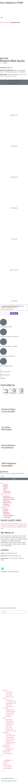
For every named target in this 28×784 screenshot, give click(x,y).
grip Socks (9, 726)
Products (6, 22)
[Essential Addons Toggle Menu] (2, 755)
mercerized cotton (11, 711)
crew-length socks (5, 523)
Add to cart (14, 313)
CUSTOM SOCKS (7, 753)
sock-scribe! (6, 506)
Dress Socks (9, 721)
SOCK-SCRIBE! (7, 750)
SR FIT (5, 698)
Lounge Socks (9, 737)
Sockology (6, 512)
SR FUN (4, 58)
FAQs (5, 763)
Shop (2, 494)
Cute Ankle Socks (10, 735)
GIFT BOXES (6, 747)
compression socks (11, 701)
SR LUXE (5, 708)
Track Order (6, 491)
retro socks (9, 695)
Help (2, 483)
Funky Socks (9, 719)
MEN (4, 717)
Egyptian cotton (10, 709)
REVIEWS (6, 762)
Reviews (5, 510)
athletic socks (9, 700)
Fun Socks (8, 734)
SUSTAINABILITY (8, 760)
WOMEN (5, 732)
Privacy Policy (7, 514)
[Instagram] (3, 774)
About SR (3, 507)
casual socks (9, 692)
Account (5, 488)
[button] (14, 81)
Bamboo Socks (10, 722)
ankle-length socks (16, 523)
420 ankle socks (21, 525)
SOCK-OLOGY (7, 765)
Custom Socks (7, 493)
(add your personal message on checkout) (12, 307)
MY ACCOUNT (8, 766)
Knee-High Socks (10, 739)
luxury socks (9, 724)
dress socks (9, 693)
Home (1, 22)
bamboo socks (10, 696)
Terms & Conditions (8, 515)
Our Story (6, 509)
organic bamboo (10, 713)
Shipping (5, 484)
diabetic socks (10, 706)
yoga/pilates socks (11, 703)
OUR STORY (6, 752)
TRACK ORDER (8, 768)
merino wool (9, 714)
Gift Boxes (6, 504)
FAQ (4, 489)
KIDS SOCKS (6, 745)
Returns (5, 486)
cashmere (8, 716)
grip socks (8, 705)
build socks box (10, 748)
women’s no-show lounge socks (9, 527)
